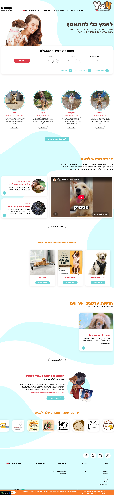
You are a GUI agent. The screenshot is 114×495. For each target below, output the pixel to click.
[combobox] (90, 61)
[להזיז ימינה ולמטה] (2, 493)
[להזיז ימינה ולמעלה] (2, 492)
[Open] (81, 61)
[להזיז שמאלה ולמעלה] (1, 492)
